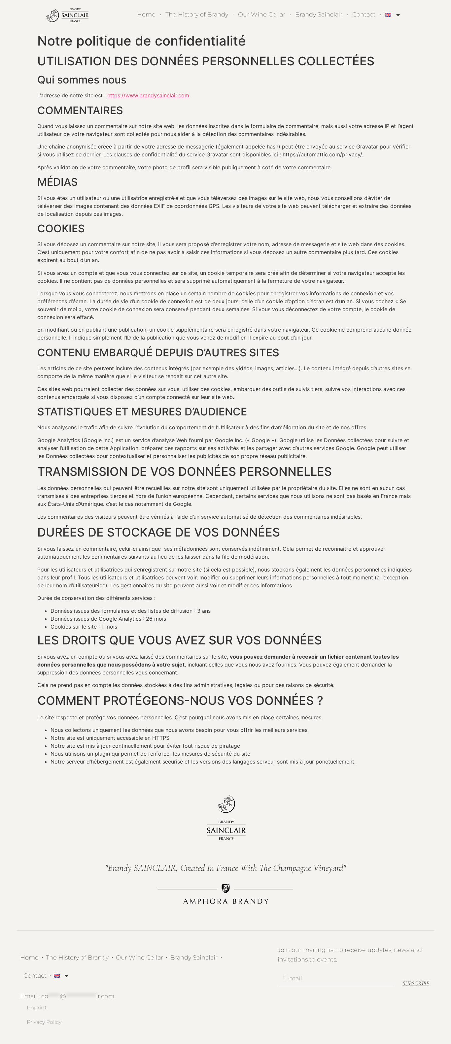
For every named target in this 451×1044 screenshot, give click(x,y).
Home (146, 14)
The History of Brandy (196, 14)
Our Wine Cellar (261, 14)
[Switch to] (392, 15)
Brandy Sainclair (318, 14)
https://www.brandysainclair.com (148, 95)
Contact (363, 14)
